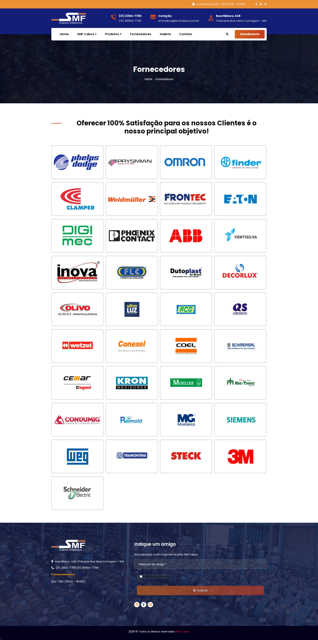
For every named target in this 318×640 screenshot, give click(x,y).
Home (148, 79)
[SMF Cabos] (67, 18)
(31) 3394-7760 (130, 16)
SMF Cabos (183, 631)
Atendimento (249, 34)
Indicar (202, 590)
